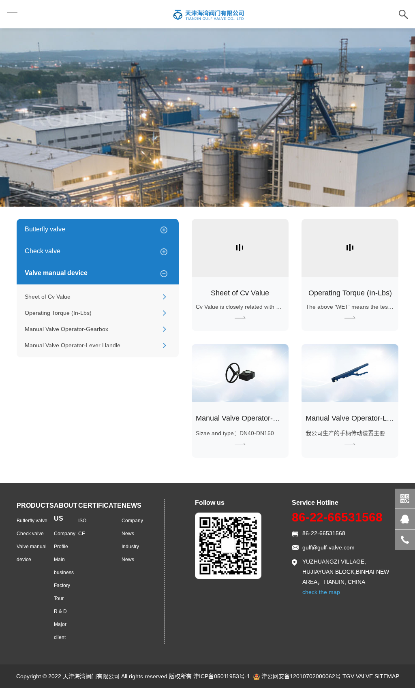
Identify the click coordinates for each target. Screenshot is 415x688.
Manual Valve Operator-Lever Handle (72, 345)
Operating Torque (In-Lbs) (58, 313)
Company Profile (64, 540)
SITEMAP (386, 676)
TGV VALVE (357, 676)
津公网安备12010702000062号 (301, 676)
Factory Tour (62, 592)
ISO (82, 520)
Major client (60, 631)
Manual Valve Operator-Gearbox (66, 329)
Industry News (130, 553)
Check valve (42, 251)
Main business (64, 566)
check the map (321, 592)
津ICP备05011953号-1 (221, 676)
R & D (60, 611)
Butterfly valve (45, 229)
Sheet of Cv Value (48, 296)
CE (81, 533)
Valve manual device (56, 272)
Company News (132, 527)
